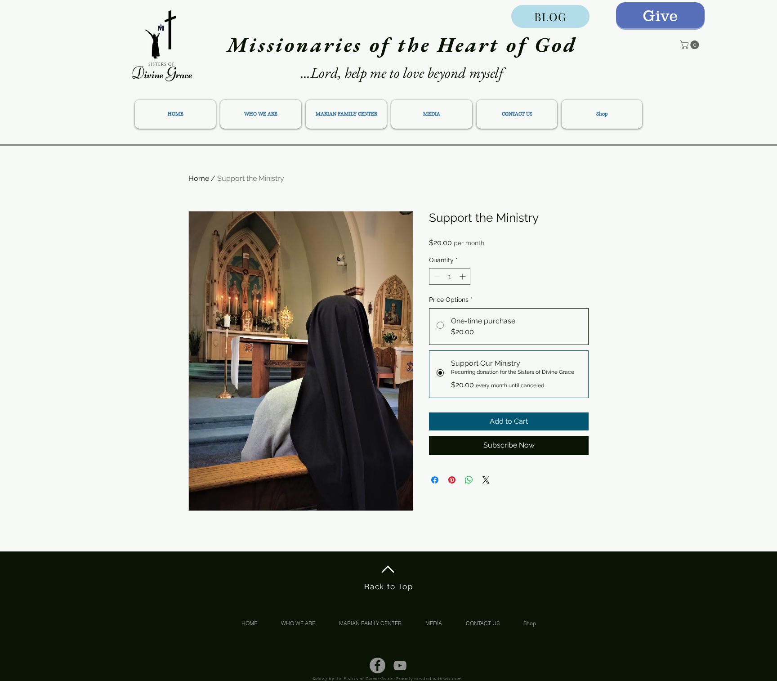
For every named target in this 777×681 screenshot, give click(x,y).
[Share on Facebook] (434, 480)
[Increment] (463, 276)
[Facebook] (377, 665)
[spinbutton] (450, 276)
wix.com (452, 679)
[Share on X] (486, 480)
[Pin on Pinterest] (452, 480)
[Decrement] (436, 276)
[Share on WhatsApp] (469, 480)
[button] (690, 44)
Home (198, 178)
